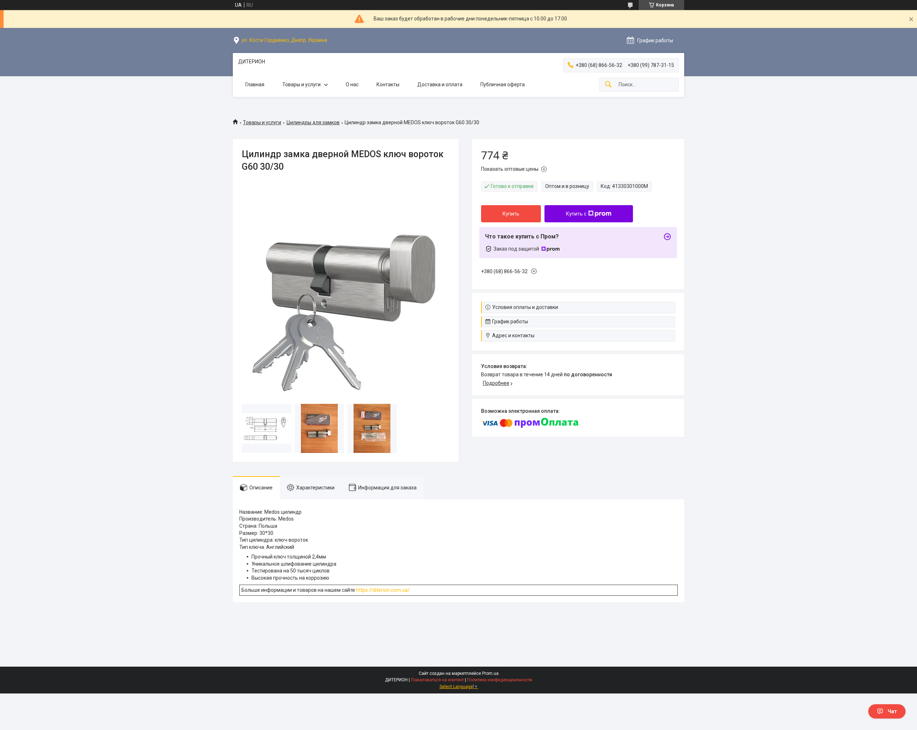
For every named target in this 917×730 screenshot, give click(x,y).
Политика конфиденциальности (499, 679)
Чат (892, 711)
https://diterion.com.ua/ (383, 590)
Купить (511, 214)
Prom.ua (490, 673)
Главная (254, 84)
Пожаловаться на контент (437, 679)
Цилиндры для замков (313, 122)
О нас (352, 84)
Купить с (576, 214)
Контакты (387, 84)
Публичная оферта (502, 84)
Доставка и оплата (439, 84)
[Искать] (608, 84)
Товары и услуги (301, 84)
